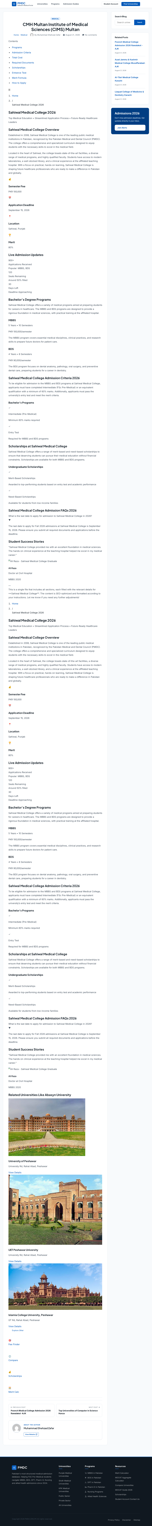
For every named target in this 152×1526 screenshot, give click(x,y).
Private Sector (65, 1500)
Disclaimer (126, 1520)
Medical (55, 19)
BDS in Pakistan (94, 1478)
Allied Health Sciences (97, 1496)
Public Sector (64, 1496)
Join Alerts (122, 128)
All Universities (65, 1505)
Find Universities (131, 4)
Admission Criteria (21, 52)
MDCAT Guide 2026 (123, 1490)
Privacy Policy (114, 1520)
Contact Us (135, 1499)
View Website (30, 1434)
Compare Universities (124, 1485)
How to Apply (19, 83)
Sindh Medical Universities (65, 1482)
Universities (42, 4)
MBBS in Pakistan (95, 1473)
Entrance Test (19, 72)
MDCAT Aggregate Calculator (123, 1479)
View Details (14, 1172)
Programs (55, 4)
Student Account (111, 4)
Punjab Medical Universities (65, 1474)
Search (139, 22)
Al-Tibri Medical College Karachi (126, 79)
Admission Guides (71, 4)
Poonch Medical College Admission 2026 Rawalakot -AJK (129, 45)
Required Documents (23, 62)
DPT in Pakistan (94, 1482)
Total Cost (17, 57)
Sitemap (137, 1520)
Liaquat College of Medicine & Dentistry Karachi (129, 93)
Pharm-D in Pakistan (96, 1487)
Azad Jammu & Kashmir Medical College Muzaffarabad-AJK (130, 63)
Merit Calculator (122, 1473)
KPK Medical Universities (64, 1490)
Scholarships (18, 67)
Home (16, 35)
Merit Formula (19, 78)
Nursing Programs (95, 1492)
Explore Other (18, 1330)
